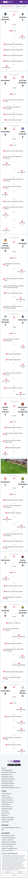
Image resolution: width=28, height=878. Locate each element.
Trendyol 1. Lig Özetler (7, 840)
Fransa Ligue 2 (5, 821)
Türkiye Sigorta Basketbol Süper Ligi (11, 827)
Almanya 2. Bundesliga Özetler (9, 848)
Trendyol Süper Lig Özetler (8, 837)
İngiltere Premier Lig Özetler (9, 842)
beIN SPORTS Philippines (8, 783)
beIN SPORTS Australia (7, 777)
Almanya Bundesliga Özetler (9, 844)
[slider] (14, 469)
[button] (8, 2)
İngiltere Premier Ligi (7, 800)
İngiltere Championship (8, 817)
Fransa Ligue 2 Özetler (7, 850)
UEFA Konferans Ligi (7, 806)
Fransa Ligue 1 (5, 811)
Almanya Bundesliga (7, 808)
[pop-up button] (23, 471)
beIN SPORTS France (7, 774)
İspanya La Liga (5, 813)
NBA (3, 829)
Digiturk (4, 768)
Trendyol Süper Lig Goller (8, 835)
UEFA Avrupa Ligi (6, 804)
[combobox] (7, 6)
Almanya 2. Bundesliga (7, 819)
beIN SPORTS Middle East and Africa (11, 787)
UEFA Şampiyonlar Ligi (7, 802)
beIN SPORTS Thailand (7, 781)
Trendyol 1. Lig (5, 795)
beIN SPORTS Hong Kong (8, 779)
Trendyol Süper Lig (6, 793)
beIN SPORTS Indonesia (8, 785)
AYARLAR (14, 874)
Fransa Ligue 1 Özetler (7, 846)
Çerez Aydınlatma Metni (9, 869)
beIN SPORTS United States (9, 772)
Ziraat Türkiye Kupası (7, 798)
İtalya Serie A (5, 815)
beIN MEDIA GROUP (7, 770)
